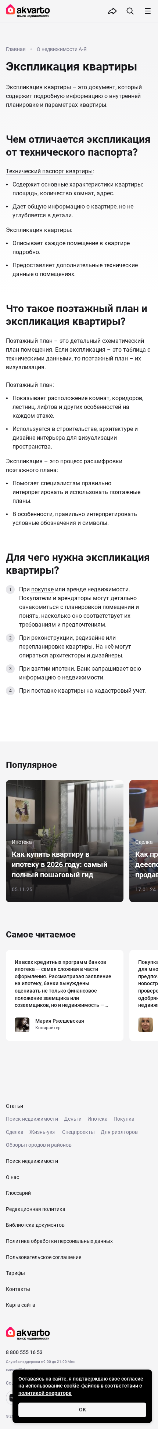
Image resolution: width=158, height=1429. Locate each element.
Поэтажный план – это (37, 340)
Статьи (14, 1106)
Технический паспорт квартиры (49, 171)
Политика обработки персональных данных (59, 1241)
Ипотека (97, 1119)
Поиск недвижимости (32, 1119)
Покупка (124, 1119)
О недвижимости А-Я (62, 49)
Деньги (73, 1119)
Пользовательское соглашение (43, 1257)
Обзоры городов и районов (39, 1145)
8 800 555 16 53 (24, 1352)
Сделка (15, 1132)
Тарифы (15, 1273)
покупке (42, 589)
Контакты (18, 1289)
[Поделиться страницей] (112, 11)
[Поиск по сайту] (130, 11)
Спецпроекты (78, 1132)
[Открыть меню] (147, 11)
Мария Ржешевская (59, 1021)
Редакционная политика (35, 1209)
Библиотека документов (35, 1225)
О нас (12, 1177)
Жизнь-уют (42, 1132)
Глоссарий (18, 1193)
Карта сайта (20, 1305)
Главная (16, 49)
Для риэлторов (119, 1132)
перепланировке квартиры (56, 646)
